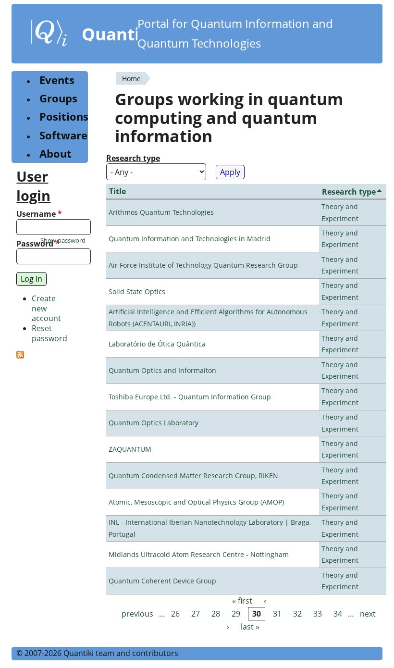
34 (337, 613)
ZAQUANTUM (130, 449)
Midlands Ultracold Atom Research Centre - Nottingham (199, 554)
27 (195, 613)
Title (117, 191)
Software (63, 135)
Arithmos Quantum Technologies (161, 212)
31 (277, 613)
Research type (133, 158)
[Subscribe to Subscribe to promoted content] (20, 355)
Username (39, 214)
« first (242, 600)
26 (175, 613)
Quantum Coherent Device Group (162, 580)
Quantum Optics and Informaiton (162, 370)
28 (215, 613)
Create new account (46, 308)
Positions (63, 116)
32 (297, 613)
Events (56, 80)
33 (317, 613)
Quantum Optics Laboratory (153, 422)
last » (250, 626)
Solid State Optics (137, 291)
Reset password (49, 333)
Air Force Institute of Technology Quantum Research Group (203, 265)
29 (236, 613)
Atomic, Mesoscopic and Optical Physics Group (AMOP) (196, 502)
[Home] (49, 35)
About (55, 153)
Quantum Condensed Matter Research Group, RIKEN (193, 475)
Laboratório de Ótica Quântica (157, 343)
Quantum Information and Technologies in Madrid (190, 238)
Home (131, 78)
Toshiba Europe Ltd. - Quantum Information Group (190, 396)
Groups (58, 98)
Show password (63, 240)
